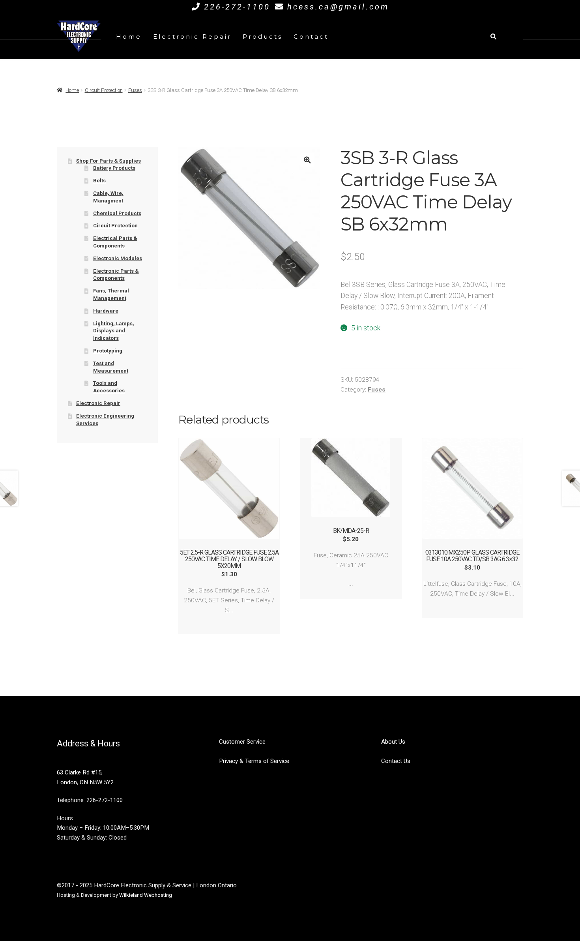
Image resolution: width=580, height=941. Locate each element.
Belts (99, 181)
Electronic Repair (192, 36)
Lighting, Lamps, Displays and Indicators (113, 331)
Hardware (105, 311)
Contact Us (395, 761)
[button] (307, 160)
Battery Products (114, 168)
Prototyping (107, 351)
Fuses (135, 90)
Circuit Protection (104, 90)
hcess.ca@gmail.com (338, 6)
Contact (311, 36)
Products (263, 36)
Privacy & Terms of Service (254, 761)
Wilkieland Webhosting (145, 895)
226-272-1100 (237, 6)
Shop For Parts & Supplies (108, 161)
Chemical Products (117, 213)
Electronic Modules (117, 258)
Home (129, 36)
